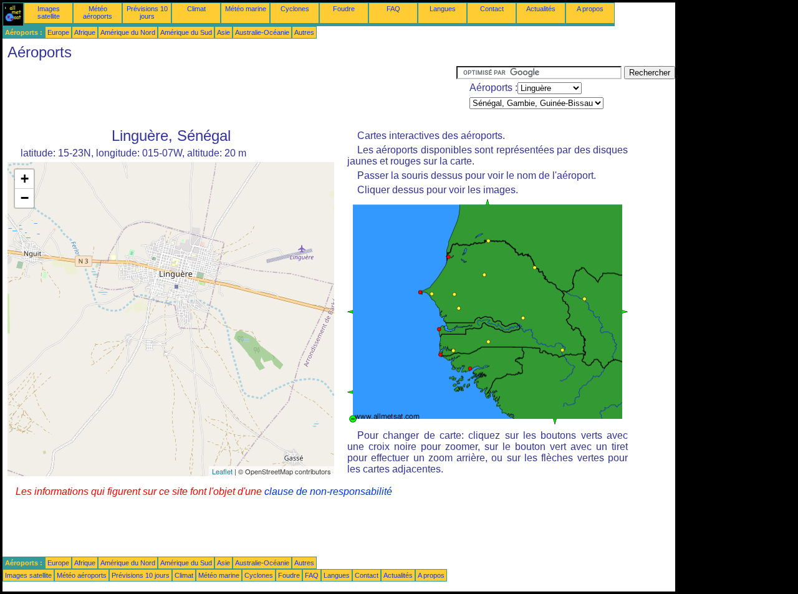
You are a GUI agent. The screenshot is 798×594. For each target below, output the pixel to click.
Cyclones (295, 8)
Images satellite (48, 12)
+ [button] (25, 178)
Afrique (84, 32)
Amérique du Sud (186, 32)
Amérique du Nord (127, 32)
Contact (492, 8)
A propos (590, 8)
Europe (58, 32)
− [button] (25, 198)
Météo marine (245, 8)
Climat (196, 8)
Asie (223, 32)
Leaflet (222, 471)
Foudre (344, 8)
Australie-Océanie (262, 32)
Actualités (540, 8)
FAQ (393, 8)
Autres (304, 32)
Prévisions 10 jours (147, 12)
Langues (443, 8)
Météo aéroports (97, 12)
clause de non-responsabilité (328, 491)
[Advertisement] (229, 94)
